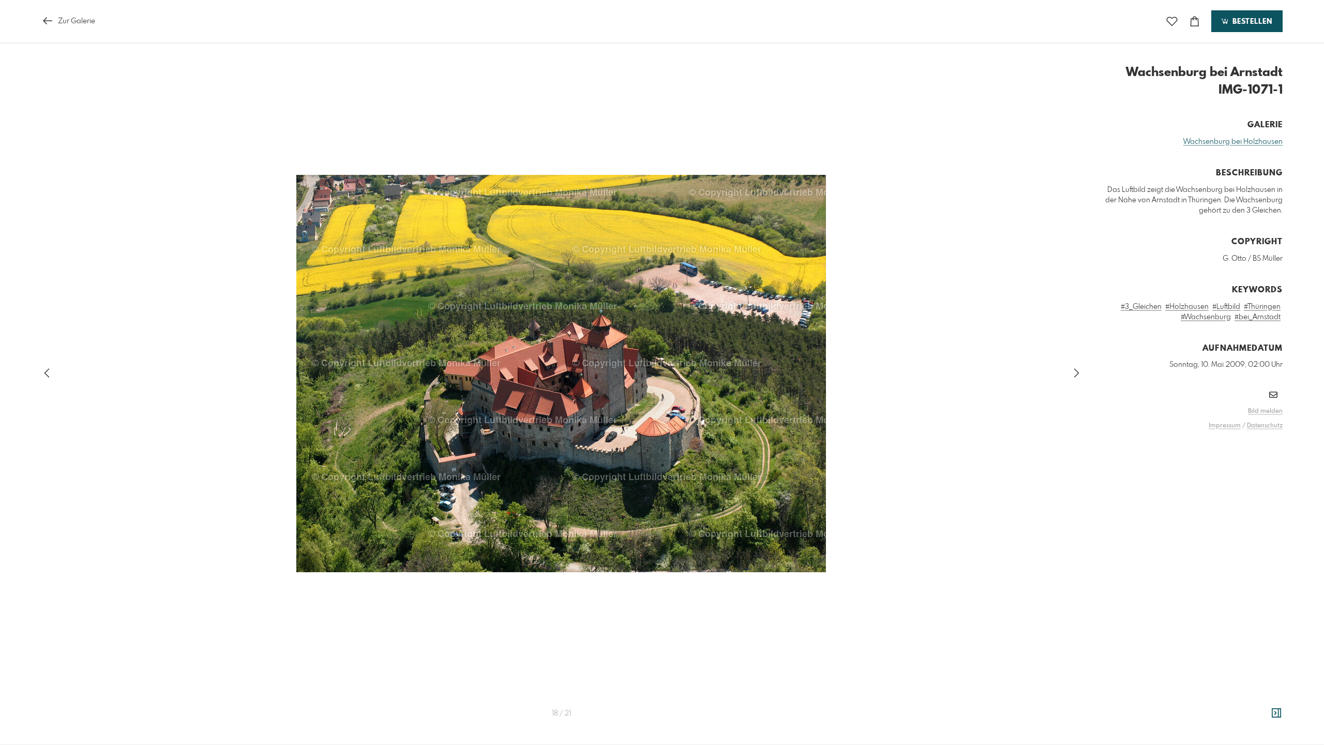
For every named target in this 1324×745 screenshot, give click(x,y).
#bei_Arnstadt (1258, 317)
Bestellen (1251, 21)
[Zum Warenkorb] (1194, 21)
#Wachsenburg (1206, 317)
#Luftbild (1226, 306)
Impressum (1225, 426)
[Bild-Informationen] (1276, 713)
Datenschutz (1265, 426)
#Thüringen (1262, 306)
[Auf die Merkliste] (1172, 21)
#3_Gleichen (1141, 306)
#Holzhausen (1187, 306)
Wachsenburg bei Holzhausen (1233, 141)
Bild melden (1265, 411)
